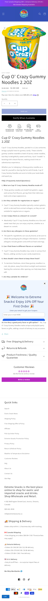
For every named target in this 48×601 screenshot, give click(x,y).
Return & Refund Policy (12, 449)
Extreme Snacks (25, 597)
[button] (3, 13)
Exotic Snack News (11, 414)
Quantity (4, 99)
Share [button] (6, 334)
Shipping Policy (10, 419)
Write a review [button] (24, 379)
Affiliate (7, 429)
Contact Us (8, 473)
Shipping (4, 91)
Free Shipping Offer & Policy (14, 424)
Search (6, 409)
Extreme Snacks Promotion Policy (16, 438)
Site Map (7, 478)
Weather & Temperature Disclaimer (17, 454)
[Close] (44, 283)
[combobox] (5, 596)
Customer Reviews (11, 458)
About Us (7, 468)
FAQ (5, 463)
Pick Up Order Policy (11, 434)
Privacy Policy (9, 444)
